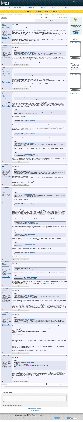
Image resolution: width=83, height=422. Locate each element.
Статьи (65, 7)
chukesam (4, 314)
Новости (43, 7)
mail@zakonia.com (25, 417)
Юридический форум (9, 14)
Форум (76, 7)
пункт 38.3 (37, 148)
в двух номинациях (76, 33)
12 (55, 17)
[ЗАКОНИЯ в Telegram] (76, 39)
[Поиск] (1, 14)
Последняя (65, 17)
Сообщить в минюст (57, 418)
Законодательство (57, 417)
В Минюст (16, 42)
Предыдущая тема (31, 408)
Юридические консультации (15, 7)
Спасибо (26, 42)
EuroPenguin (4, 47)
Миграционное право (28, 14)
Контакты (69, 417)
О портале (69, 416)
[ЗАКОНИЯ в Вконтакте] (73, 39)
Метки (3, 386)
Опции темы (51, 20)
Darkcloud (4, 357)
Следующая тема (38, 408)
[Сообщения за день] (3, 14)
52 (57, 17)
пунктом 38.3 (37, 125)
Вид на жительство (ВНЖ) (37, 14)
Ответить (4, 17)
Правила (55, 416)
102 (59, 17)
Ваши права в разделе (34, 410)
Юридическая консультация (19, 14)
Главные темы (31, 7)
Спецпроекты (54, 7)
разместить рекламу (73, 93)
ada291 (3, 24)
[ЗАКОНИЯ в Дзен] (74, 39)
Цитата (21, 42)
